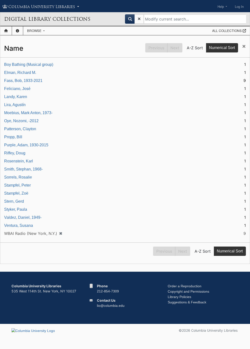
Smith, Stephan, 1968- (23, 169)
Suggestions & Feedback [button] (187, 302)
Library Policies (179, 297)
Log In (239, 7)
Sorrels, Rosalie (18, 177)
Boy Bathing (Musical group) (28, 64)
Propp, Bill (13, 137)
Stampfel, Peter (17, 185)
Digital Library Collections (47, 19)
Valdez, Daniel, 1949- (23, 217)
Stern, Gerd (14, 201)
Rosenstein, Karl (18, 161)
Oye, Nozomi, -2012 (21, 121)
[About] (17, 30)
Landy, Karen (15, 97)
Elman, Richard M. (20, 72)
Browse (34, 30)
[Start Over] (139, 19)
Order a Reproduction (184, 286)
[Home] (6, 30)
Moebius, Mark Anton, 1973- (28, 113)
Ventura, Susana (18, 225)
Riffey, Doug (14, 153)
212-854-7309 (108, 291)
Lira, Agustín (15, 105)
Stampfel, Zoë (16, 193)
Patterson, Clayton (20, 129)
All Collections (227, 30)
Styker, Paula (15, 209)
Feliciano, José (17, 89)
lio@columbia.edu (111, 306)
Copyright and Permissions (188, 291)
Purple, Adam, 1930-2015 (26, 145)
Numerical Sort (222, 48)
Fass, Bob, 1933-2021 (23, 81)
